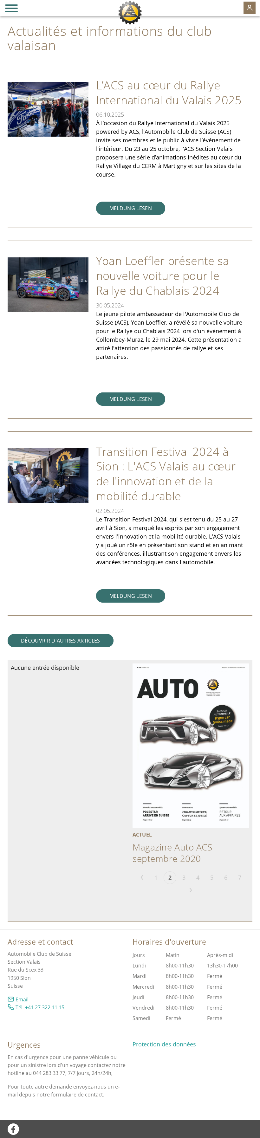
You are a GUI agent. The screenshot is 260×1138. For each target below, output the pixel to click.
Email (22, 999)
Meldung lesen (130, 208)
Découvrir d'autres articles (60, 640)
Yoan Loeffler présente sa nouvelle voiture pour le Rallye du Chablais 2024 (162, 275)
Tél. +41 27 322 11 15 (40, 1007)
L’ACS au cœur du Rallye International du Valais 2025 (169, 92)
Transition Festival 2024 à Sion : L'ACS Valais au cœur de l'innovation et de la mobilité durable (166, 474)
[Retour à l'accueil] (130, 12)
